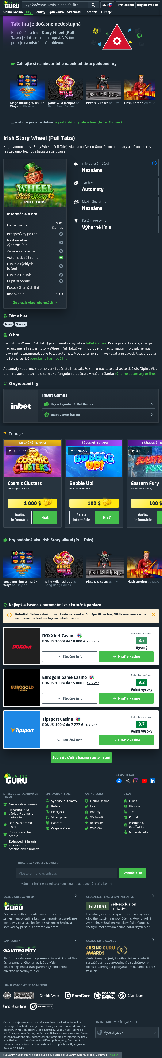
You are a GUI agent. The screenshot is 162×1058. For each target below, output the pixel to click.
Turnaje (106, 12)
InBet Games (96, 343)
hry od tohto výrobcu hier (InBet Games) (88, 122)
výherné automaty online (135, 373)
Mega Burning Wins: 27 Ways (27, 104)
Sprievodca (56, 12)
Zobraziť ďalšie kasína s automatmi (81, 757)
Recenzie (91, 12)
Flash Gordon (139, 103)
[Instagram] (135, 780)
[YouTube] (144, 780)
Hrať (45, 517)
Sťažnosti (74, 12)
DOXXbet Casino (59, 635)
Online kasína (13, 12)
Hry (28, 12)
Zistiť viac (101, 1055)
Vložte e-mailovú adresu (34, 870)
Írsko (8, 324)
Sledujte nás (125, 774)
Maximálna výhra (94, 201)
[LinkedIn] (152, 780)
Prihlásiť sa (132, 873)
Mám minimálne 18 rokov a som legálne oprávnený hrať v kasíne (66, 884)
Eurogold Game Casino (65, 677)
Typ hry (87, 182)
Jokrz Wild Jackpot (64, 104)
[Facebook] (119, 780)
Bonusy (40, 12)
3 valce (21, 324)
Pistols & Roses (103, 103)
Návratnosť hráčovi (95, 163)
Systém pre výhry (94, 220)
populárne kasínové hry (49, 358)
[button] (154, 164)
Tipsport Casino (58, 719)
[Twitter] (127, 780)
